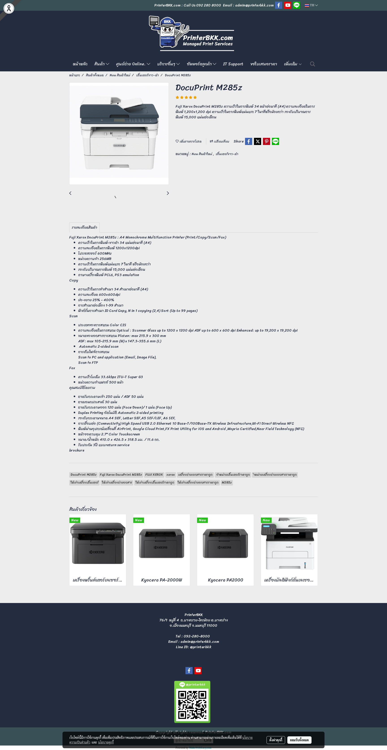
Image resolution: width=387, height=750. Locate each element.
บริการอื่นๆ (166, 64)
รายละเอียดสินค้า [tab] (84, 227)
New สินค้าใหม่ (202, 154)
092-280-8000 (197, 636)
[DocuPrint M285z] (119, 134)
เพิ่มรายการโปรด (190, 141)
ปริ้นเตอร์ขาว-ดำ (227, 154)
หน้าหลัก (80, 64)
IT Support (233, 64)
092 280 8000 (208, 5)
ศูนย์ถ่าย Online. (131, 64)
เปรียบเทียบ (221, 141)
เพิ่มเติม (291, 64)
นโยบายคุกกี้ (106, 742)
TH (312, 5)
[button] (313, 64)
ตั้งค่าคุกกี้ (275, 740)
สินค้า (100, 64)
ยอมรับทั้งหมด (299, 740)
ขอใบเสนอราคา (263, 64)
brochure (76, 450)
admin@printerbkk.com (200, 641)
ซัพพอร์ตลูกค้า (200, 64)
